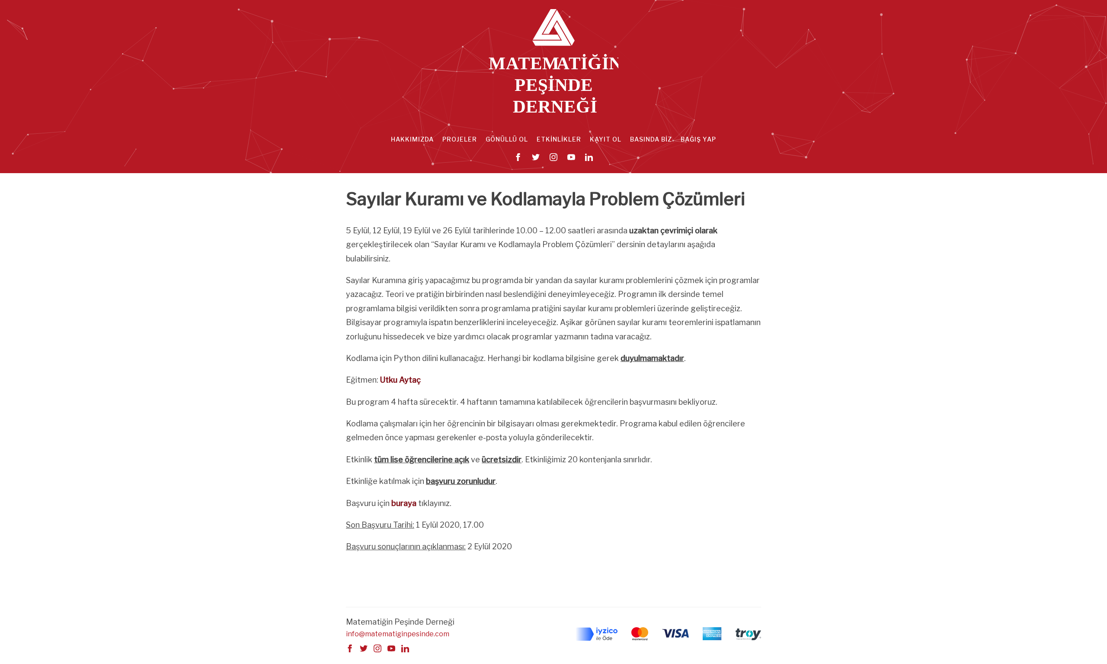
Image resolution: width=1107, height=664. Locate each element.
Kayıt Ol (605, 139)
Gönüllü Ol (507, 139)
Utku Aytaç (400, 379)
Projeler (459, 139)
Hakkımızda (412, 139)
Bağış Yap (698, 139)
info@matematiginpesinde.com (397, 634)
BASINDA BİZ (651, 139)
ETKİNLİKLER (559, 139)
